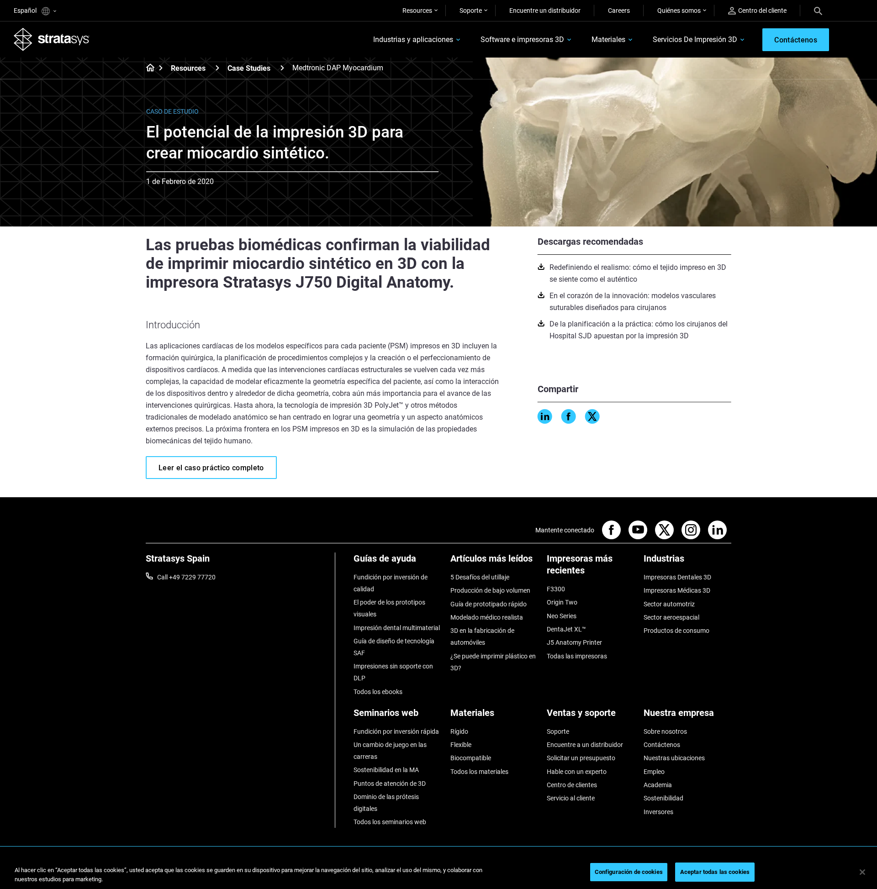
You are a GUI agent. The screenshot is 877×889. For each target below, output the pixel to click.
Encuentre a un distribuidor (585, 744)
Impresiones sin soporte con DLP (393, 672)
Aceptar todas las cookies (715, 871)
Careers (619, 10)
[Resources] (217, 67)
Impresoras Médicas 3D (677, 590)
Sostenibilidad (663, 798)
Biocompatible (470, 758)
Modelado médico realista (486, 617)
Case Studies (248, 68)
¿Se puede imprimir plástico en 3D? (493, 662)
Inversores (658, 811)
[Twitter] (592, 416)
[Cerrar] (862, 872)
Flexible (460, 744)
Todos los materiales (479, 771)
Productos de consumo (676, 630)
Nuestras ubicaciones (674, 758)
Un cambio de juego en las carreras (390, 750)
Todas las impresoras (577, 656)
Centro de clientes (572, 785)
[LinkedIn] (545, 416)
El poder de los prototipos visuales (389, 608)
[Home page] (147, 68)
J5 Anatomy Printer (574, 642)
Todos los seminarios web (390, 822)
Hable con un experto (577, 771)
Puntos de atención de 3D (390, 783)
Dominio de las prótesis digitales (386, 802)
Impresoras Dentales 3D (677, 577)
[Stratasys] (52, 39)
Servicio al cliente (571, 798)
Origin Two (562, 602)
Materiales (608, 39)
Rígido (459, 731)
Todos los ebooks (378, 691)
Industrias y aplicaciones (413, 39)
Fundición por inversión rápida (396, 731)
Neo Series (561, 616)
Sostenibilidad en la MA (386, 769)
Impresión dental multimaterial (397, 627)
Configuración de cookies (629, 871)
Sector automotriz (669, 604)
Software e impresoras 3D (522, 39)
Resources (417, 10)
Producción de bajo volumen (490, 590)
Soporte (471, 10)
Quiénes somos (679, 10)
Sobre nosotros (665, 731)
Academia (658, 785)
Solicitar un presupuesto (581, 758)
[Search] (818, 10)
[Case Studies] (282, 67)
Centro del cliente (762, 10)
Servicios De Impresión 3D (695, 39)
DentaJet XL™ (566, 629)
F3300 (556, 589)
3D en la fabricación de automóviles (482, 636)
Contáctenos (662, 744)
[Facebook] (568, 416)
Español (26, 10)
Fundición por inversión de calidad (391, 583)
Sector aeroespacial (671, 617)
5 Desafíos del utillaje (479, 577)
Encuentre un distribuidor (545, 10)
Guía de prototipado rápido (488, 604)
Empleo (654, 771)
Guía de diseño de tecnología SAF (394, 647)
